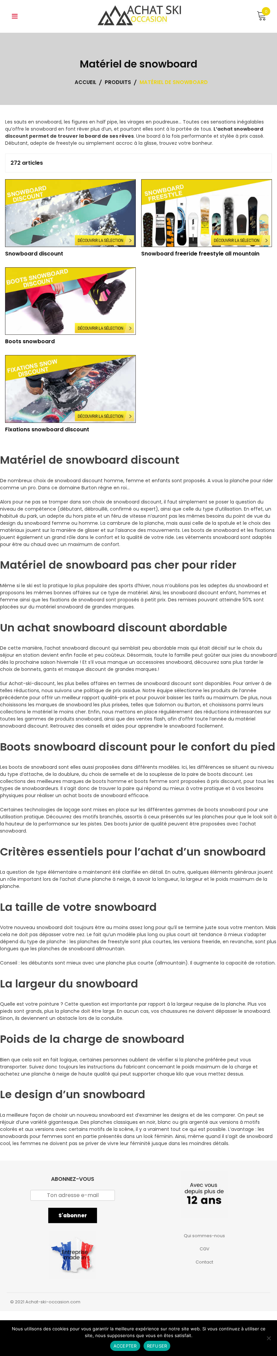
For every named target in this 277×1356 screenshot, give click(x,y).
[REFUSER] (268, 1338)
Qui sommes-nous (204, 1235)
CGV (204, 1249)
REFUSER (157, 1346)
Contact (204, 1262)
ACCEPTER (125, 1346)
